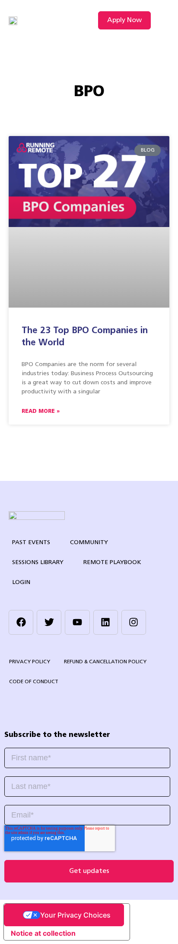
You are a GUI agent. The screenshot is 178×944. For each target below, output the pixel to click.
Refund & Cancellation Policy (105, 662)
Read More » (41, 411)
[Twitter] (49, 622)
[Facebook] (21, 622)
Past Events (31, 542)
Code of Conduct (33, 681)
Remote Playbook (112, 562)
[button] (162, 20)
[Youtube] (77, 622)
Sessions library (38, 562)
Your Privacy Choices (75, 915)
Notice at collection (43, 933)
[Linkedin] (105, 622)
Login (21, 582)
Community (89, 542)
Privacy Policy (29, 662)
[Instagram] (133, 622)
